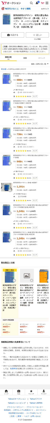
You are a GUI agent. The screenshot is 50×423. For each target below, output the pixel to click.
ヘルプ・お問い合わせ (32, 416)
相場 (25, 58)
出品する (14, 35)
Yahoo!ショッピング (17, 403)
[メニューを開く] (47, 3)
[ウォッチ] (10, 81)
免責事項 (13, 369)
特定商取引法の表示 (16, 413)
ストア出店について (33, 413)
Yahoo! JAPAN (36, 403)
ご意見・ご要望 (15, 416)
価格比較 (8, 58)
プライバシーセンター (34, 407)
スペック (41, 58)
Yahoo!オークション (17, 399)
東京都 (3, 69)
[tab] (8, 58)
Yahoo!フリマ (36, 399)
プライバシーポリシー (15, 407)
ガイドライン (41, 410)
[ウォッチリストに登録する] (14, 280)
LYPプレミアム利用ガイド (23, 410)
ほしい (39, 35)
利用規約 (7, 410)
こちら (30, 51)
